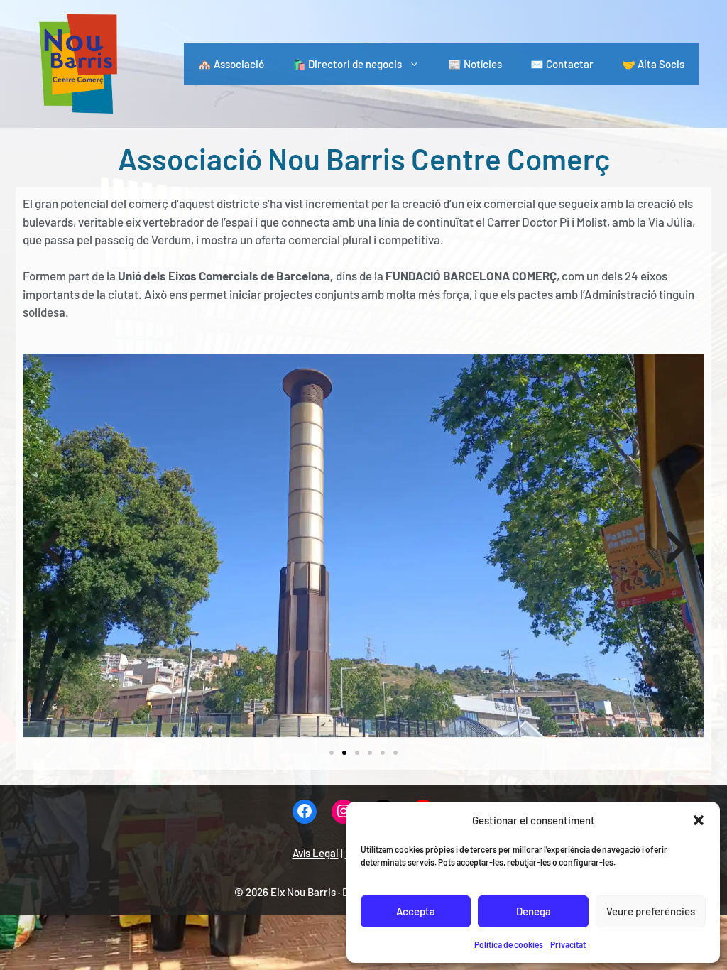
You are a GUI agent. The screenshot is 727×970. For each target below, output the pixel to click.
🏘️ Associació (231, 64)
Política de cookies (508, 944)
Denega (533, 911)
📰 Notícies (475, 64)
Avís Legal (316, 852)
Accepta (415, 911)
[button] (699, 820)
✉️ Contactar (562, 64)
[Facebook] (304, 812)
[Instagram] (343, 812)
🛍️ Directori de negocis (347, 64)
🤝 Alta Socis (653, 64)
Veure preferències (650, 911)
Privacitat (568, 944)
